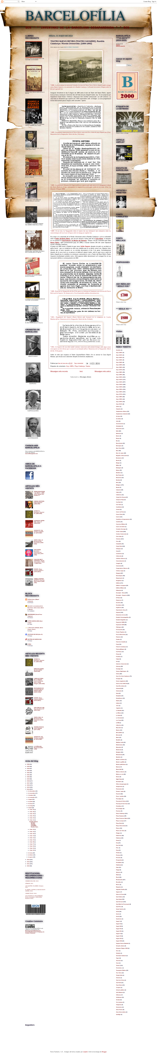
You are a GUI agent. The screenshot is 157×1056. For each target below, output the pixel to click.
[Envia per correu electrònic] (91, 363)
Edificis (118, 583)
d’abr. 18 (32, 833)
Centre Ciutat (119, 531)
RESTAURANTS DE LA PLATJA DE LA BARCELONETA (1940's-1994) (39, 690)
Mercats (118, 735)
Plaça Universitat (120, 825)
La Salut (118, 715)
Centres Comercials (121, 534)
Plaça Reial (119, 823)
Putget (117, 869)
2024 (28, 768)
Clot (117, 551)
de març (30, 852)
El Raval (118, 597)
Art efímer (118, 418)
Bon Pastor (119, 475)
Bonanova (118, 477)
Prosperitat (119, 860)
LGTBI (117, 722)
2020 (28, 776)
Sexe (117, 950)
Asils (117, 421)
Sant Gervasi (119, 901)
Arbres (118, 406)
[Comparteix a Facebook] (97, 363)
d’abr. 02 (32, 850)
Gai (117, 661)
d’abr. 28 (32, 811)
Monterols (118, 749)
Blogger (104, 1052)
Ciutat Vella (119, 546)
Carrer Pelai (119, 514)
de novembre (31, 793)
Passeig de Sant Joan (122, 803)
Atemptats (118, 426)
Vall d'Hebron (119, 992)
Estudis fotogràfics (121, 619)
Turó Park (118, 982)
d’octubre (31, 795)
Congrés (118, 563)
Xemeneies (119, 1007)
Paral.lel (118, 793)
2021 (28, 774)
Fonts (117, 644)
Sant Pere (118, 906)
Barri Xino (118, 448)
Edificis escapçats (121, 585)
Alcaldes (118, 350)
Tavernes (118, 960)
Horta (117, 693)
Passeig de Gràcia (121, 801)
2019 (28, 779)
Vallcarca (118, 994)
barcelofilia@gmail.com (31, 453)
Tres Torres (119, 972)
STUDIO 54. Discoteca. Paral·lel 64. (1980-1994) (39, 512)
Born (117, 482)
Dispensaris (119, 578)
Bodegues (118, 467)
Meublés (118, 739)
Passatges (119, 798)
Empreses (118, 600)
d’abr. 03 (32, 848)
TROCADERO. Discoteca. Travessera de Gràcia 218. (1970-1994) (39, 552)
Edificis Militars (120, 587)
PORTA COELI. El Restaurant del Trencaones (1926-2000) (39, 541)
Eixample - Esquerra (121, 595)
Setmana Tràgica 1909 (122, 948)
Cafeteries (118, 494)
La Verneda (119, 717)
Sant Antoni (119, 899)
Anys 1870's (119, 369)
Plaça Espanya (120, 815)
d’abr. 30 (32, 809)
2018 (28, 781)
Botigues (118, 485)
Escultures (119, 605)
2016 (28, 785)
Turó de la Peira (120, 980)
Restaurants (119, 879)
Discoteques (119, 575)
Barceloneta (119, 443)
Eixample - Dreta (120, 592)
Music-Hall (119, 769)
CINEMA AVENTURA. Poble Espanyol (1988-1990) (39, 502)
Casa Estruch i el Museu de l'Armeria (74, 240)
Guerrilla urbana (120, 686)
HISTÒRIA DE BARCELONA (35, 639)
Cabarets (118, 489)
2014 (28, 789)
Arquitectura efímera (121, 411)
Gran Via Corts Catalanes (122, 676)
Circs (117, 541)
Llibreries (118, 725)
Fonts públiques (120, 649)
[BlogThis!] (93, 363)
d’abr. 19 (32, 831)
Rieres (118, 884)
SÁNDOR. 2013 (29, 883)
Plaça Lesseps (120, 820)
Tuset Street (119, 985)
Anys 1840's (119, 362)
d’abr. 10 (32, 839)
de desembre (31, 791)
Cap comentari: (79, 363)
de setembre (31, 797)
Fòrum (117, 654)
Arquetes (118, 409)
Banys (117, 438)
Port (117, 842)
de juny (30, 803)
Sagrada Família (120, 889)
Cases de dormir (120, 526)
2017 (28, 783)
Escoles (118, 602)
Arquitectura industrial (122, 413)
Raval (117, 877)
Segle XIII (118, 926)
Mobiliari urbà (119, 742)
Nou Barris (119, 781)
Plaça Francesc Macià (122, 818)
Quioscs (118, 872)
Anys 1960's (119, 391)
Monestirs (118, 747)
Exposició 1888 (120, 622)
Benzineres (119, 458)
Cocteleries (119, 553)
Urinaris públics (120, 990)
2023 (28, 770)
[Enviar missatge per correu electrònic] (86, 363)
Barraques (119, 445)
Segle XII (118, 923)
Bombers (118, 472)
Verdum (118, 999)
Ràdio (117, 874)
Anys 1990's (119, 399)
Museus (118, 766)
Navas (117, 776)
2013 (28, 859)
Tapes (117, 958)
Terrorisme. (119, 967)
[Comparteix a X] (95, 363)
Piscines (118, 811)
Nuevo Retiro (54, 242)
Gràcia (118, 673)
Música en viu (119, 774)
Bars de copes (120, 453)
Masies (118, 730)
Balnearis (118, 433)
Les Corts (118, 720)
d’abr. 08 (32, 841)
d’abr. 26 (32, 813)
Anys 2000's (119, 401)
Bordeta (118, 480)
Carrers (118, 516)
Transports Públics (121, 970)
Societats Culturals (121, 955)
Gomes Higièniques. (121, 671)
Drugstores (119, 580)
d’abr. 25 (32, 815)
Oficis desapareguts (121, 784)
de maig (30, 805)
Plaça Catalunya (80, 366)
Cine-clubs (119, 536)
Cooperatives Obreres (122, 568)
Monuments (119, 754)
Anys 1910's (119, 379)
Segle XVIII (119, 941)
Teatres (88, 366)
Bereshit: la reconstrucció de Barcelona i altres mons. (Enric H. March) (36, 607)
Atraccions (119, 428)
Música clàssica (120, 771)
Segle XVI (118, 936)
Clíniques (118, 548)
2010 (28, 865)
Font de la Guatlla (120, 641)
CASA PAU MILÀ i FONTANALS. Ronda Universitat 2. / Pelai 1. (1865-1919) (39, 561)
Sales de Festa (120, 894)
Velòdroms (119, 997)
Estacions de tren (120, 614)
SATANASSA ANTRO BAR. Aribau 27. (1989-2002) (39, 522)
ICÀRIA (29, 644)
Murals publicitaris (121, 764)
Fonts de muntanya (121, 646)
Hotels (117, 700)
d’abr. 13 (32, 835)
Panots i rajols (120, 791)
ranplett (85, 1052)
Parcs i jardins (120, 796)
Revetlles (118, 882)
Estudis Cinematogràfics (122, 617)
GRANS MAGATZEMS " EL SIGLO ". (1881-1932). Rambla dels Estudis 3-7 (39, 493)
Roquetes (118, 887)
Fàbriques (118, 627)
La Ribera (118, 713)
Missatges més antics (103, 371)
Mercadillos (119, 732)
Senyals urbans (120, 945)
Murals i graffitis (120, 762)
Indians (118, 703)
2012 (28, 861)
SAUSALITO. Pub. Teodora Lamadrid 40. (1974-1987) (38, 531)
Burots (118, 487)
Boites (117, 470)
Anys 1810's (119, 355)
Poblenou (118, 838)
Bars (117, 450)
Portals (118, 852)
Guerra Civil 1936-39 (121, 683)
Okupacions (119, 786)
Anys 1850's (119, 364)
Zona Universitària (121, 1012)
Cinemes (118, 538)
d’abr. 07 (32, 844)
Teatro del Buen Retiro (62, 238)
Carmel (118, 509)
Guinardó (118, 688)
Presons (118, 857)
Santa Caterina (120, 909)
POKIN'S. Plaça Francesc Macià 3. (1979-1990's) (39, 570)
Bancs (117, 435)
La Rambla (119, 710)
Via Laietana (119, 1002)
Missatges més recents (59, 371)
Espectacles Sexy (121, 610)
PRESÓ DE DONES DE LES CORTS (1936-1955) (39, 670)
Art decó (118, 416)
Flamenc (118, 637)
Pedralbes (118, 806)
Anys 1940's (119, 386)
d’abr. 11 (32, 837)
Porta (117, 850)
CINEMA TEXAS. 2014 (31, 893)
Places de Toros (120, 830)
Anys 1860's (119, 367)
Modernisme (119, 744)
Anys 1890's (119, 374)
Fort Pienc (118, 651)
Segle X (118, 921)
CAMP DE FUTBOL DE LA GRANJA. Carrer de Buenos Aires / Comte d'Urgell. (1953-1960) (39, 681)
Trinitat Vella (119, 975)
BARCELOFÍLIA (75, 15)
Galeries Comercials (121, 663)
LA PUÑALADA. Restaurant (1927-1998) (38, 748)
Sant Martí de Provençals (122, 904)
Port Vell (118, 845)
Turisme (118, 977)
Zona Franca (119, 1009)
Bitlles (117, 465)
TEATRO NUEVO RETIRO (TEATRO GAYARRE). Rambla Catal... (34, 824)
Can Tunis (118, 504)
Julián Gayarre (85, 246)
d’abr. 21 (32, 820)
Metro (117, 737)
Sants (117, 911)
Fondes (118, 639)
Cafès (117, 492)
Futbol (117, 659)
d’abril (30, 807)
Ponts (117, 840)
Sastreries (119, 918)
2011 (28, 863)
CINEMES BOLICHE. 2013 (32, 881)
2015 (28, 787)
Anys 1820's (119, 357)
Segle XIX (118, 931)
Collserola (118, 556)
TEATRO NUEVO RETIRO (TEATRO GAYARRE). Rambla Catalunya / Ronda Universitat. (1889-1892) (77, 42)
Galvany (118, 666)
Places (118, 828)
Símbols (118, 953)
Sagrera (118, 891)
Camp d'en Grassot (121, 497)
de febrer (30, 855)
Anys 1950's (119, 389)
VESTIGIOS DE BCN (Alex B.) (35, 634)
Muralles (118, 757)
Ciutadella (118, 543)
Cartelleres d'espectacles (122, 519)
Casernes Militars (120, 524)
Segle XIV (118, 928)
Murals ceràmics (120, 759)
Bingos (118, 462)
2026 (28, 764)
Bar (117, 440)
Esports (118, 612)
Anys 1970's (119, 394)
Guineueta (118, 690)
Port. (117, 847)
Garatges (118, 668)
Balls (117, 431)
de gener (30, 857)
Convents (118, 565)
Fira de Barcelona (120, 634)
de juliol (30, 801)
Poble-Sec (118, 835)
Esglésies (118, 607)
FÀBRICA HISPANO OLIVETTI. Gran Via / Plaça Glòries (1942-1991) (39, 580)
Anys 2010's (119, 404)
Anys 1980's (119, 396)
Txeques (118, 987)
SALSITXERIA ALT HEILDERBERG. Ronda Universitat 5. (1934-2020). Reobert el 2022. (34, 897)
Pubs (117, 867)
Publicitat (118, 865)
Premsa (118, 855)
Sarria (117, 914)
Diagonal (118, 573)
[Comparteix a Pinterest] (99, 363)
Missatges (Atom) (85, 377)
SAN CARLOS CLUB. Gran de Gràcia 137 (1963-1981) (39, 709)
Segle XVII (119, 938)
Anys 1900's (119, 377)
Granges (118, 678)
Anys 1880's (70, 366)
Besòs (117, 460)
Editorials (118, 590)
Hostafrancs (119, 698)
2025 (28, 766)
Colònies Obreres (120, 558)
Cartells (118, 521)
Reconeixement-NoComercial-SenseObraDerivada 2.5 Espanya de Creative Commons (34, 932)
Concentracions (120, 561)
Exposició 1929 (120, 624)
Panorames (119, 789)
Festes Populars (120, 632)
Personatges (119, 808)
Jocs (117, 705)
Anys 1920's (119, 382)
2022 (28, 772)
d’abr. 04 (32, 846)
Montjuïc (118, 752)
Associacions (119, 423)
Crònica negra (119, 570)
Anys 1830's (119, 359)
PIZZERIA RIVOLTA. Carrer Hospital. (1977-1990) (39, 728)
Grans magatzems (121, 681)
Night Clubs (119, 779)
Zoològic (118, 1014)
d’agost (30, 799)
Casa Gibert (99, 238)
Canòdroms (119, 507)
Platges (118, 833)
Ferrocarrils (119, 629)
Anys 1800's (119, 352)
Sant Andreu (119, 896)
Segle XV (118, 933)
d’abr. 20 (32, 829)
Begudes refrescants (121, 455)
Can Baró (118, 502)
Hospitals (118, 695)
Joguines (118, 708)
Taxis (117, 963)
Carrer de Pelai (120, 511)
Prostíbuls (118, 862)
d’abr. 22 (32, 817)
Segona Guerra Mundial (122, 943)
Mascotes (118, 727)
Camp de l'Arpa (120, 499)
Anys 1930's (119, 384)
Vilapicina (118, 1004)
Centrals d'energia (121, 529)
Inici (81, 371)
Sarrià (117, 916)
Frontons (118, 656)
